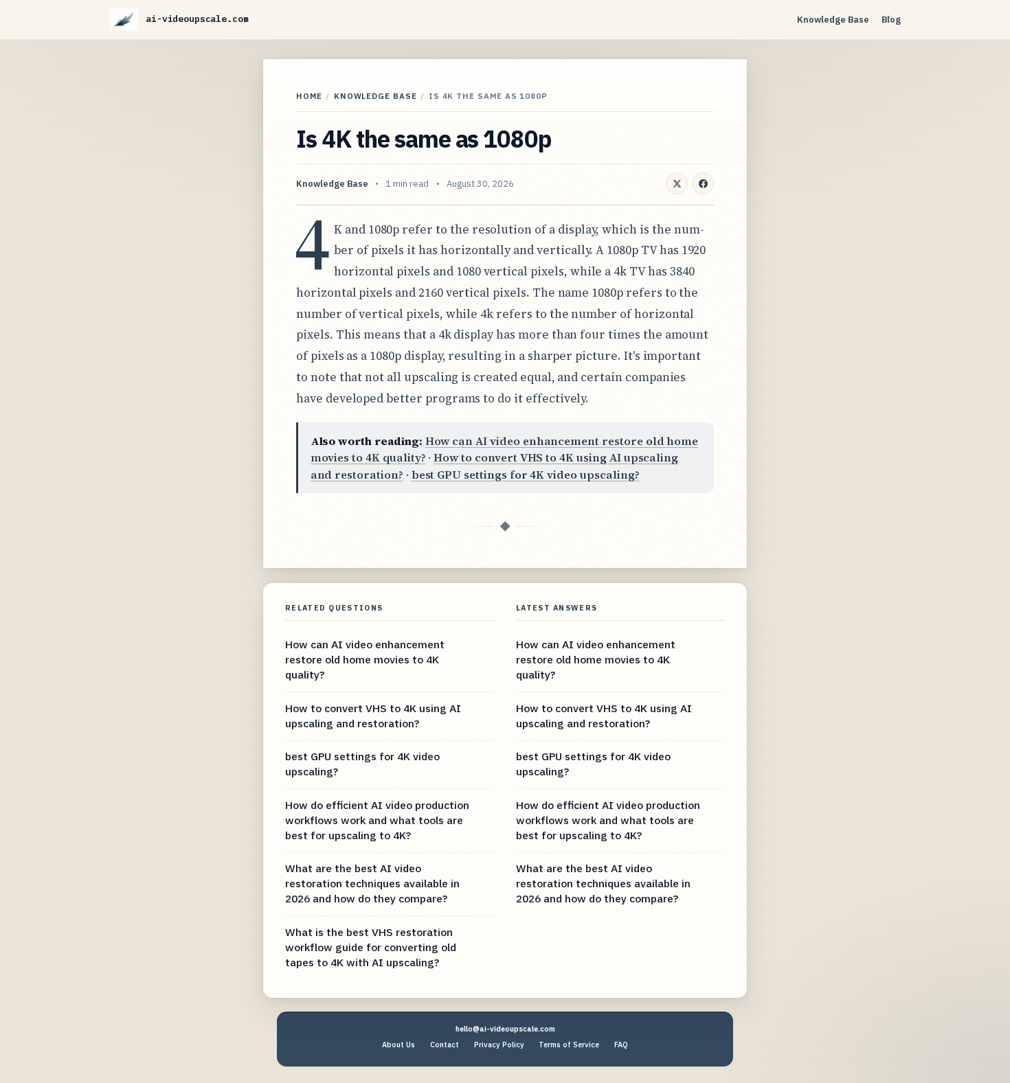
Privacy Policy (499, 1044)
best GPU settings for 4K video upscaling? (526, 474)
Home (309, 96)
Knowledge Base (833, 19)
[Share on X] (677, 183)
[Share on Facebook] (703, 183)
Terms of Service (569, 1044)
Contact (444, 1044)
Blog (891, 19)
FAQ (621, 1044)
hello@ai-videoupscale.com (505, 1029)
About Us (398, 1044)
